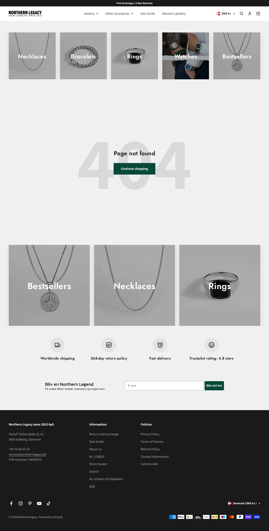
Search (94, 471)
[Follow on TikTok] (48, 503)
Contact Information (155, 456)
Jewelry (88, 13)
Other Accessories (117, 13)
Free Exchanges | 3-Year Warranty (135, 3)
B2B (92, 486)
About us (95, 449)
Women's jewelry (174, 13)
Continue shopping (134, 168)
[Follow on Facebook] (11, 503)
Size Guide (148, 13)
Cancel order (149, 464)
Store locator (98, 464)
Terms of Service (152, 441)
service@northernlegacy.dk (27, 454)
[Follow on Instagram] (20, 503)
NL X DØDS (96, 456)
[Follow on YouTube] (39, 503)
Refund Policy (150, 449)
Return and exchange (104, 434)
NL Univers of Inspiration (106, 479)
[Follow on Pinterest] (29, 503)
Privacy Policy (150, 434)
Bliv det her (214, 385)
